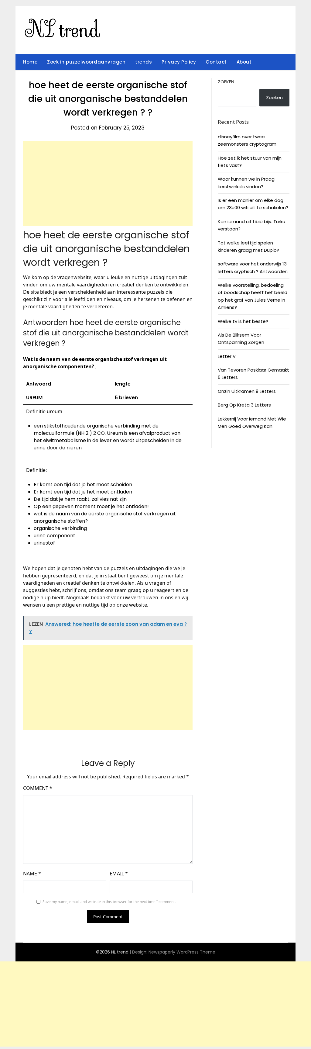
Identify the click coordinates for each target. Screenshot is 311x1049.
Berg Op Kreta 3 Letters (244, 405)
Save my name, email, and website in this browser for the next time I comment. (109, 901)
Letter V (227, 356)
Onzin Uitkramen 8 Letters (247, 391)
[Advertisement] (108, 183)
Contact (216, 62)
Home (30, 62)
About (244, 62)
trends (143, 62)
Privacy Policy (179, 62)
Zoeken (226, 81)
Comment (37, 788)
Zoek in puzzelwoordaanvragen (86, 62)
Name (32, 873)
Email (119, 873)
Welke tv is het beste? (243, 321)
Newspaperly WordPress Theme (182, 952)
